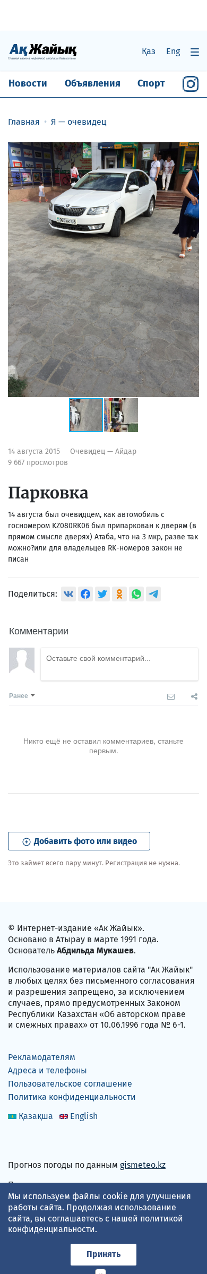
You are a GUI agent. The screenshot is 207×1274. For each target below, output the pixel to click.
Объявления (92, 83)
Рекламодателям (41, 1057)
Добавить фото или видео (84, 841)
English (84, 1116)
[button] (189, 151)
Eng (173, 51)
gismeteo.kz (143, 1165)
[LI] (31, 1143)
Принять (103, 1254)
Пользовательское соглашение (70, 1084)
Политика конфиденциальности (72, 1097)
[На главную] (42, 51)
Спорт (151, 83)
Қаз (149, 51)
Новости (27, 83)
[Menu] (195, 51)
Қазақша (36, 1116)
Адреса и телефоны (47, 1070)
